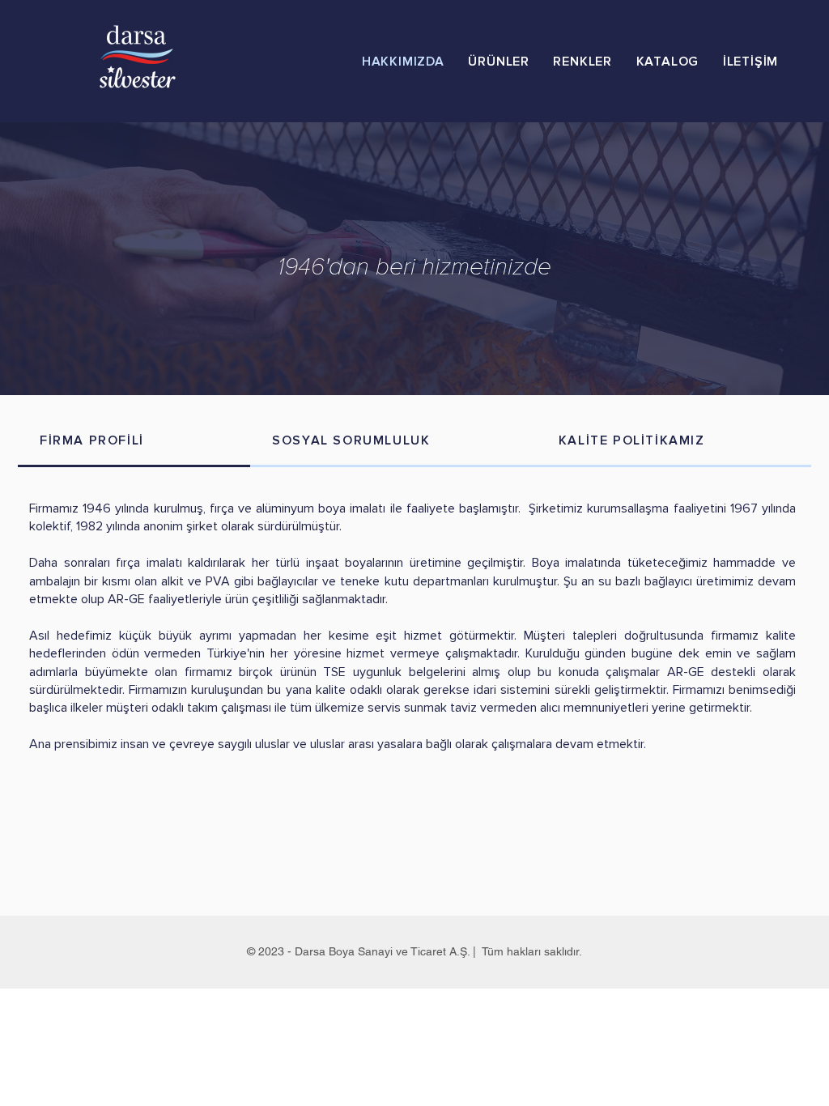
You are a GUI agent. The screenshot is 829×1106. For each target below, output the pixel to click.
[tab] (134, 441)
